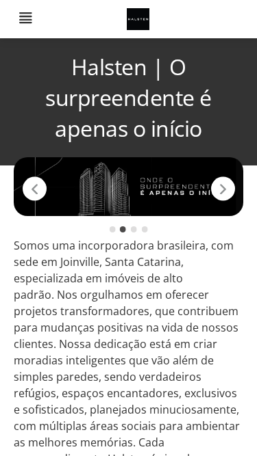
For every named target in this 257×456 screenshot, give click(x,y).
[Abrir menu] (25, 19)
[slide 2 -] (123, 229)
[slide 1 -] (113, 229)
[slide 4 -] (144, 229)
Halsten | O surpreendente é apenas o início (128, 97)
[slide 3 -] (134, 229)
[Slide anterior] (35, 189)
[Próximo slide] (223, 189)
